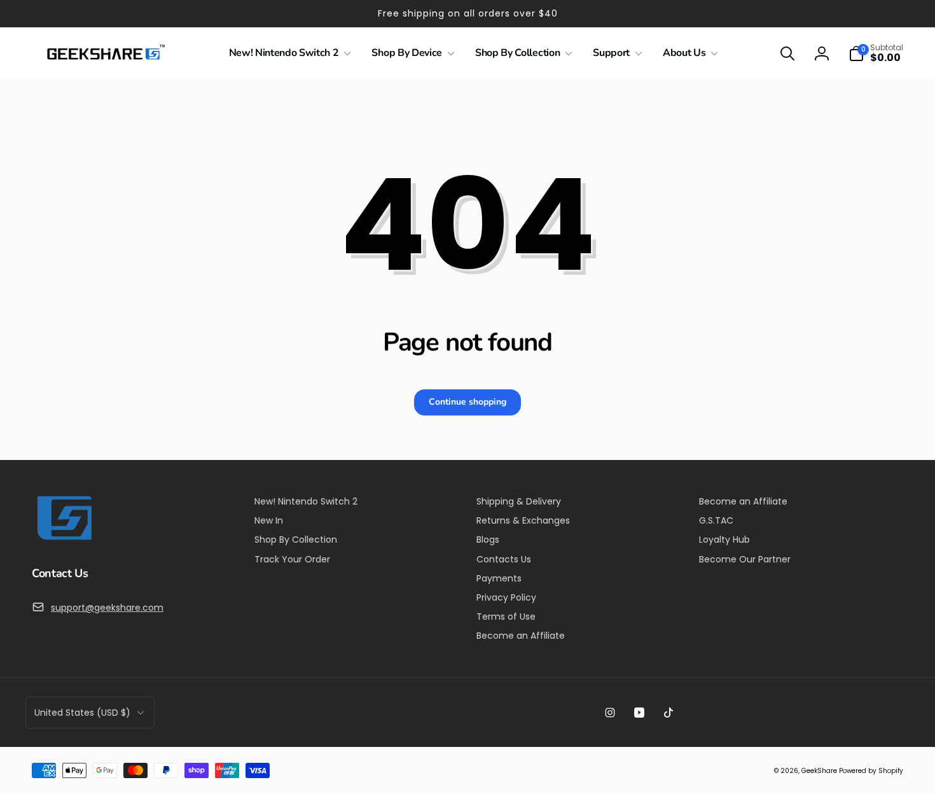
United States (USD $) (82, 712)
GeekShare (819, 771)
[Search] (787, 53)
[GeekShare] (63, 539)
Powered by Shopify (871, 771)
